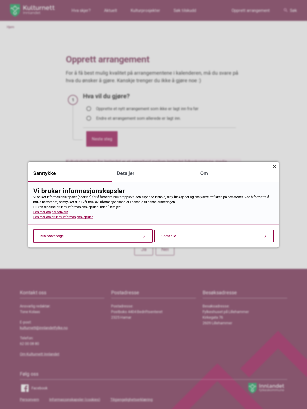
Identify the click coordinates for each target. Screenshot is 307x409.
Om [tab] (204, 173)
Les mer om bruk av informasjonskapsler (63, 217)
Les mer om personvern (50, 212)
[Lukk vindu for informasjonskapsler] (274, 166)
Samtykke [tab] (44, 173)
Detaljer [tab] (125, 173)
